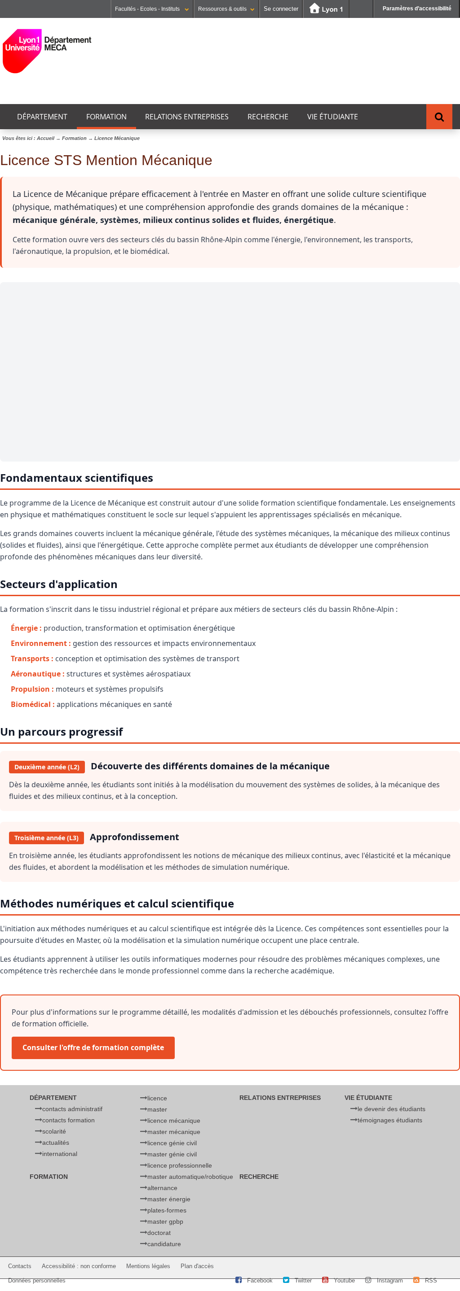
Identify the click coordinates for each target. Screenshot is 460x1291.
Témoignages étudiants (390, 1120)
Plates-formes (166, 1210)
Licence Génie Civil (172, 1143)
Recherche (268, 117)
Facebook (260, 1280)
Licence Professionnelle (179, 1165)
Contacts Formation (68, 1120)
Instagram (390, 1280)
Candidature (164, 1243)
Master (157, 1109)
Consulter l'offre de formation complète (93, 1047)
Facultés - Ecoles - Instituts (148, 9)
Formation (106, 117)
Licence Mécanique (173, 1120)
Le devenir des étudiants (391, 1108)
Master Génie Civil (172, 1154)
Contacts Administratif (72, 1108)
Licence (157, 1098)
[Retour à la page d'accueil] (47, 51)
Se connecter (281, 8)
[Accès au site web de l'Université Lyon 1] (326, 9)
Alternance (162, 1187)
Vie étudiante (332, 117)
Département (42, 117)
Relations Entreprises (187, 117)
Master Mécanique (173, 1131)
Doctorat (159, 1232)
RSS (431, 1280)
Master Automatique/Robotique (190, 1176)
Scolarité (54, 1131)
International (59, 1153)
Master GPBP (165, 1221)
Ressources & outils (222, 9)
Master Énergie (168, 1199)
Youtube (344, 1280)
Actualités (55, 1142)
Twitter (303, 1280)
